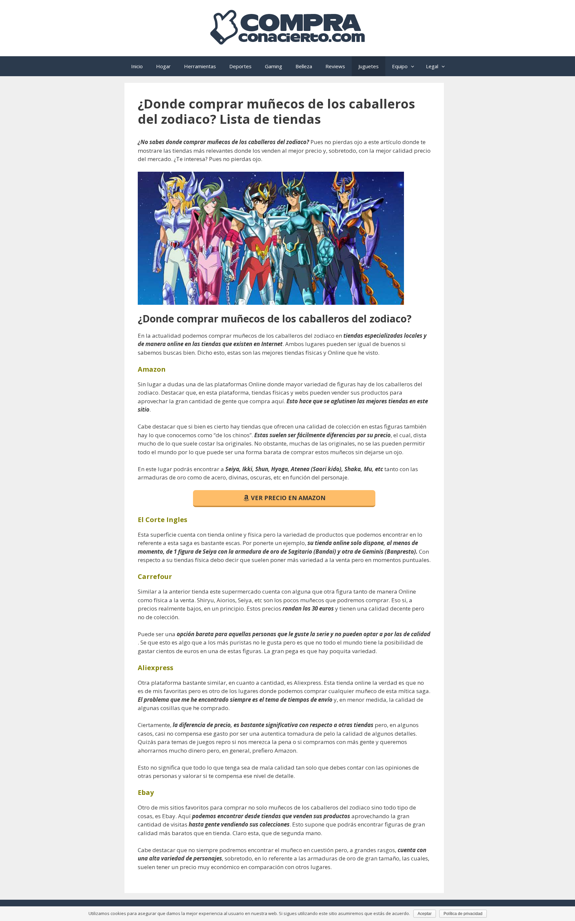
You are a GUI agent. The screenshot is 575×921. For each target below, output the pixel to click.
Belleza (303, 66)
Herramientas (200, 66)
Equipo (400, 66)
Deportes (240, 66)
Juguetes (368, 66)
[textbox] (284, 369)
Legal (432, 66)
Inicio (137, 66)
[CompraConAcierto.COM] (287, 42)
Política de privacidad (463, 913)
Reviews (335, 66)
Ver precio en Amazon (287, 498)
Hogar (163, 66)
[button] (413, 66)
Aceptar (425, 913)
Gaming (273, 66)
